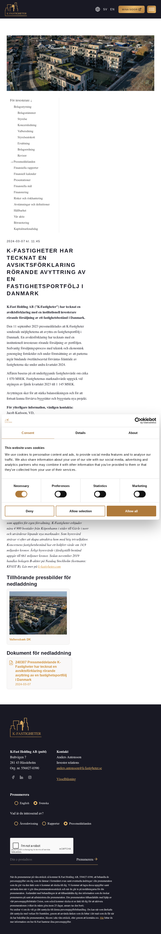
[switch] (61, 494)
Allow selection (80, 511)
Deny (29, 511)
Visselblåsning (66, 779)
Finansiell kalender (25, 174)
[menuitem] (105, 9)
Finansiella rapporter (26, 168)
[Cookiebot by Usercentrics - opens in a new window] (137, 421)
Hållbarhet (20, 210)
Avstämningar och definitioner (32, 204)
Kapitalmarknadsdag (26, 229)
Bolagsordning (26, 149)
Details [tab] (80, 433)
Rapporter (54, 823)
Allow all (131, 511)
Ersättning (24, 143)
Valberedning (25, 131)
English (24, 803)
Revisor (22, 155)
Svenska (44, 803)
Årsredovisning (29, 823)
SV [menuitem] (105, 9)
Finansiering (21, 192)
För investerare (21, 100)
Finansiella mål (23, 186)
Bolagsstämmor (27, 113)
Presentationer (22, 180)
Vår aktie (19, 216)
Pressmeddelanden (24, 162)
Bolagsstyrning (22, 107)
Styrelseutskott (26, 137)
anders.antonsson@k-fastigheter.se (79, 768)
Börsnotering (21, 223)
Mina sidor (130, 9)
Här (102, 917)
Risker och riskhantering (28, 198)
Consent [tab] (28, 433)
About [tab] (133, 433)
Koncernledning (27, 125)
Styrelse (22, 119)
